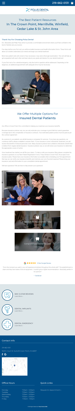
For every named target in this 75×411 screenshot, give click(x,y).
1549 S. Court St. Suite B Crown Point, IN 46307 (19, 351)
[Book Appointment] (72, 3)
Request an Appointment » (50, 390)
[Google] (5, 354)
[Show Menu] (3, 3)
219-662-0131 (60, 2)
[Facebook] (2, 354)
